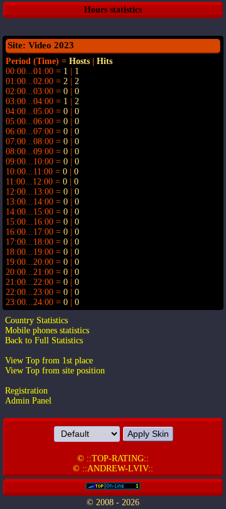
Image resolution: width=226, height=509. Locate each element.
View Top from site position (55, 370)
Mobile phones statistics (47, 330)
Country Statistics (36, 320)
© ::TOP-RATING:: (113, 458)
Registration (26, 390)
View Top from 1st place (49, 360)
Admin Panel (28, 400)
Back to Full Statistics (44, 340)
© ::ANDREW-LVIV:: (113, 468)
